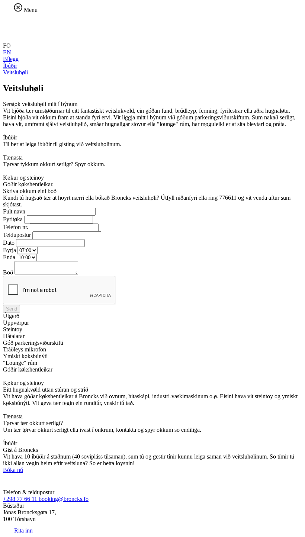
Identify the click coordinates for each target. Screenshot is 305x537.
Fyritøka (13, 219)
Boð (8, 272)
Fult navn (14, 211)
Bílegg (11, 59)
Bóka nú (13, 470)
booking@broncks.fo (64, 499)
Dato (9, 242)
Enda (9, 257)
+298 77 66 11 (21, 499)
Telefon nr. (15, 227)
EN (7, 52)
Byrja (9, 250)
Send (11, 309)
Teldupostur (17, 235)
